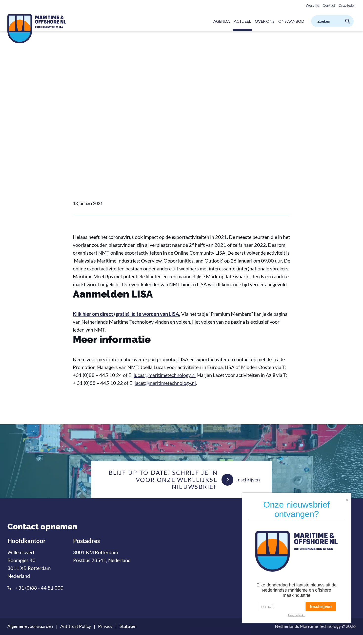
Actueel (95, 125)
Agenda (221, 21)
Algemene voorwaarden (30, 626)
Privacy (105, 626)
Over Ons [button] (264, 21)
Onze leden (347, 5)
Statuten (128, 626)
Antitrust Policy (75, 626)
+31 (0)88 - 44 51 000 (39, 588)
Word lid (312, 5)
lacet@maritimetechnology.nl (165, 383)
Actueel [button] (242, 21)
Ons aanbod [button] (291, 21)
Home (78, 125)
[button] (348, 498)
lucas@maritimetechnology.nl (165, 375)
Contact (329, 5)
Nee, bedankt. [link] (296, 615)
